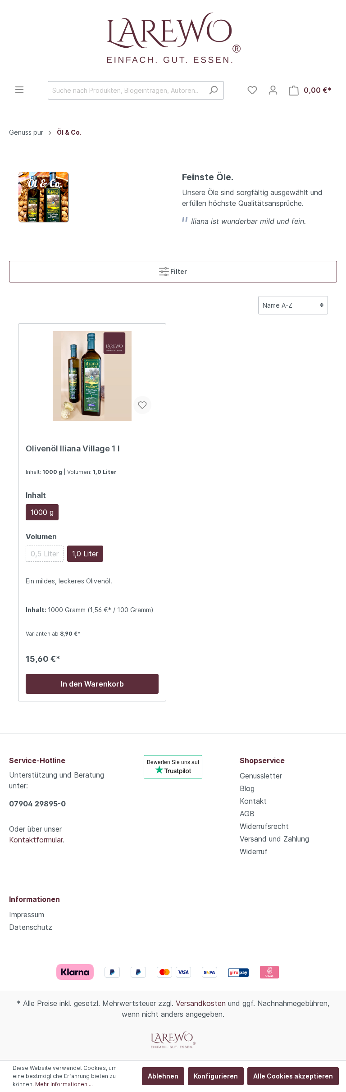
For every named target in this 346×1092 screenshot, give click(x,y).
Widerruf (254, 851)
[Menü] (19, 89)
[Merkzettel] (252, 90)
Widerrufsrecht (264, 826)
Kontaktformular (36, 839)
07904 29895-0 (37, 803)
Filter (178, 271)
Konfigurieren (216, 1076)
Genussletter (261, 775)
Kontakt (253, 800)
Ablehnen (163, 1076)
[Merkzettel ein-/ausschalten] (142, 405)
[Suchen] (213, 90)
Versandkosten (201, 1003)
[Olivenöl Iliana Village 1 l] (92, 376)
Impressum (26, 914)
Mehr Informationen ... (64, 1084)
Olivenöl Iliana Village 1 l (73, 448)
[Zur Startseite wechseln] (173, 40)
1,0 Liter (85, 553)
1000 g (42, 512)
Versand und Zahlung (274, 838)
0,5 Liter (45, 553)
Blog (247, 788)
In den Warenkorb (92, 683)
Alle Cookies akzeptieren (293, 1076)
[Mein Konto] (273, 90)
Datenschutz (30, 927)
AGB (247, 813)
